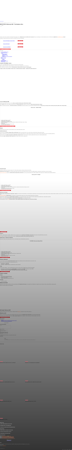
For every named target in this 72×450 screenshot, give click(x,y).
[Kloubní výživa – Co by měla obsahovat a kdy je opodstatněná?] (37, 353)
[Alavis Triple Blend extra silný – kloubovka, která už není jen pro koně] (37, 372)
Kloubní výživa (1, 361)
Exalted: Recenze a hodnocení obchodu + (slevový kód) (5, 431)
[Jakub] (2, 339)
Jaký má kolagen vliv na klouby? (3, 419)
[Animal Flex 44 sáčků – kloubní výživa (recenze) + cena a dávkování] (12, 353)
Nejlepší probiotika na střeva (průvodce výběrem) (5, 433)
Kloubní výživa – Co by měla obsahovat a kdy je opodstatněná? (32, 362)
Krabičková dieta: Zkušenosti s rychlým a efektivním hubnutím (8, 436)
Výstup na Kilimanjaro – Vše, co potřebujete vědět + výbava (8, 437)
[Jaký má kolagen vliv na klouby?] (12, 410)
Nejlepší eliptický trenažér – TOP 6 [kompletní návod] (5, 425)
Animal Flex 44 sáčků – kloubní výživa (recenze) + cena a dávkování (7, 362)
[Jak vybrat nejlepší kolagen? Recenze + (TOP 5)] (37, 391)
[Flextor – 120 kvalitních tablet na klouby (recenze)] (12, 391)
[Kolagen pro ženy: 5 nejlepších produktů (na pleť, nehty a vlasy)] (12, 372)
